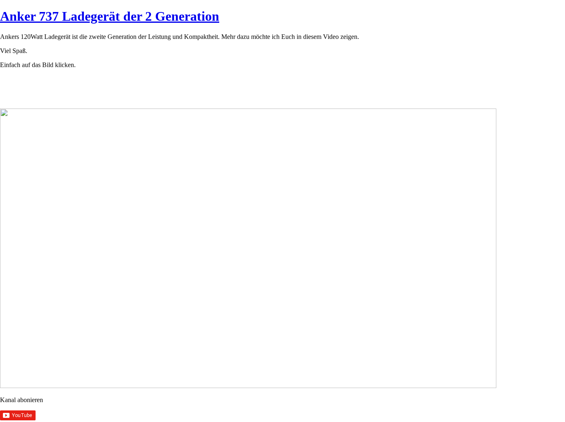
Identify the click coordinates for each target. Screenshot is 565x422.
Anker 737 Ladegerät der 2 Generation (109, 16)
